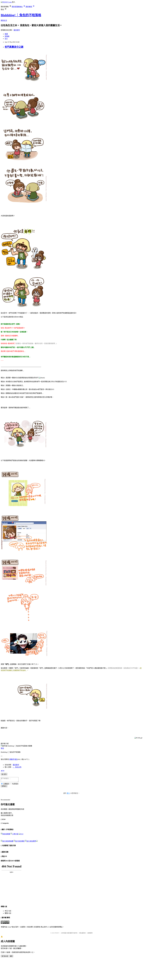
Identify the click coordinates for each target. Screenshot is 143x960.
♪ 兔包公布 (17, 767)
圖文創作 (17, 30)
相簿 (6, 34)
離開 (11, 956)
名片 (6, 38)
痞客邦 (11, 759)
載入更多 (4, 774)
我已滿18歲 (5, 956)
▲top (2, 770)
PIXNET (57, 933)
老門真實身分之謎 (14, 47)
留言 (16, 759)
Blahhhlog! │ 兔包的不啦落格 (21, 15)
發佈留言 (4, 786)
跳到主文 (4, 20)
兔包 (2, 748)
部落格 (7, 36)
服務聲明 (90, 933)
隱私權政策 (82, 933)
